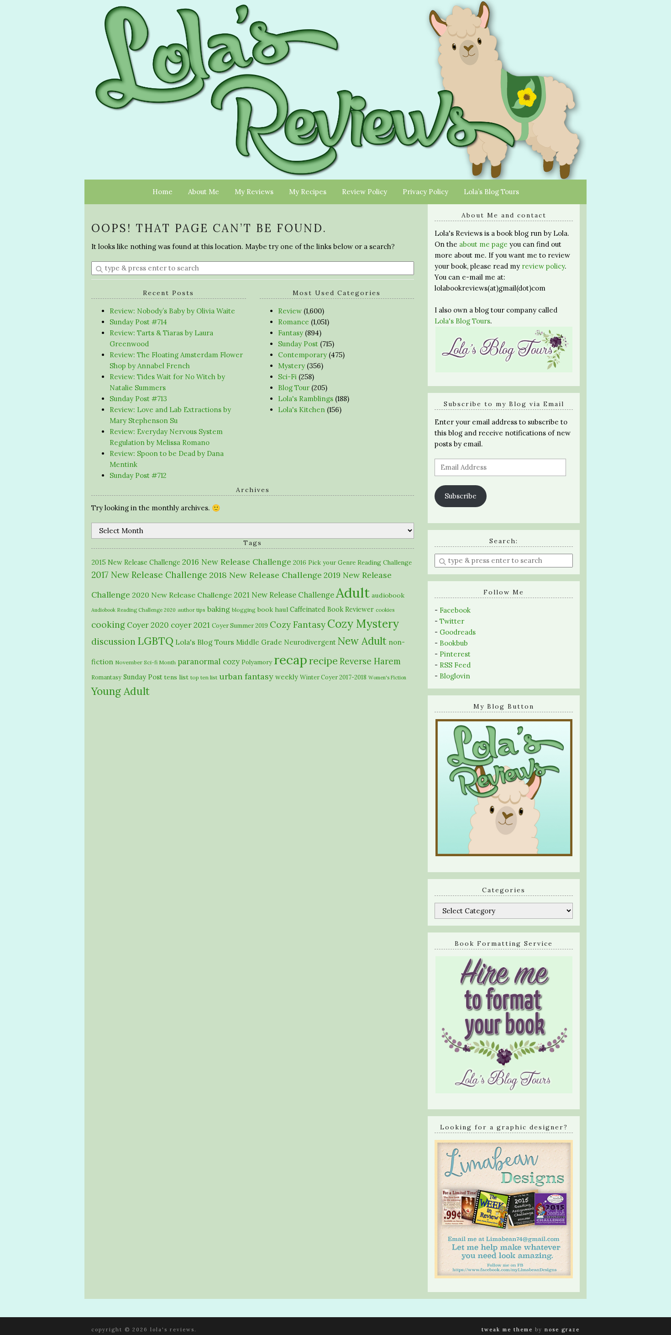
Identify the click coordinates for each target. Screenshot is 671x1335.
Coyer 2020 (148, 625)
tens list (176, 677)
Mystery (291, 365)
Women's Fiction (387, 677)
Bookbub (454, 643)
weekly (286, 677)
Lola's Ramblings (305, 398)
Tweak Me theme (507, 1329)
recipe (323, 661)
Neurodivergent (310, 642)
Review (290, 311)
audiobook (388, 595)
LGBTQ (155, 640)
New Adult (362, 641)
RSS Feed (455, 665)
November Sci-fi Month (145, 662)
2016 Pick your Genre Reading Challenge (352, 562)
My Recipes (307, 191)
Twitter (452, 621)
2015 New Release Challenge (135, 562)
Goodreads (458, 632)
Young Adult (120, 691)
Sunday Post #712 (138, 475)
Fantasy (290, 332)
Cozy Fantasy (297, 624)
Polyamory (256, 662)
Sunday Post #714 (138, 322)
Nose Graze (562, 1329)
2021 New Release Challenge (284, 594)
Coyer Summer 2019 (240, 626)
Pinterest (455, 654)
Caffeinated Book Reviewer (332, 609)
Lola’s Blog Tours (491, 191)
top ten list (203, 677)
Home (162, 191)
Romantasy (106, 677)
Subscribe (461, 496)
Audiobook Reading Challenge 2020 (133, 610)
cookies (385, 609)
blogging (244, 609)
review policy (543, 266)
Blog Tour (293, 387)
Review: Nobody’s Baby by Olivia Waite (172, 311)
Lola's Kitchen (301, 409)
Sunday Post (298, 343)
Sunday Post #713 (138, 398)
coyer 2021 (190, 625)
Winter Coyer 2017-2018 (333, 677)
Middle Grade (259, 642)
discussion (113, 641)
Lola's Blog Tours (204, 641)
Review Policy (364, 191)
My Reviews (254, 191)
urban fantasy (246, 676)
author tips (191, 609)
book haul (272, 609)
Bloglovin (455, 676)
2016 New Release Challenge (236, 561)
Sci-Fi (287, 376)
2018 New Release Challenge (265, 575)
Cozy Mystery (363, 623)
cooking (108, 624)
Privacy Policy (425, 191)
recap (290, 660)
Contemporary (302, 354)
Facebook (455, 610)
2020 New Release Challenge (182, 594)
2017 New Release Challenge (149, 574)
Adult (353, 592)
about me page (483, 244)
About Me (203, 191)
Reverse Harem (370, 661)
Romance (293, 322)
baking (218, 609)
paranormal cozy (209, 662)
